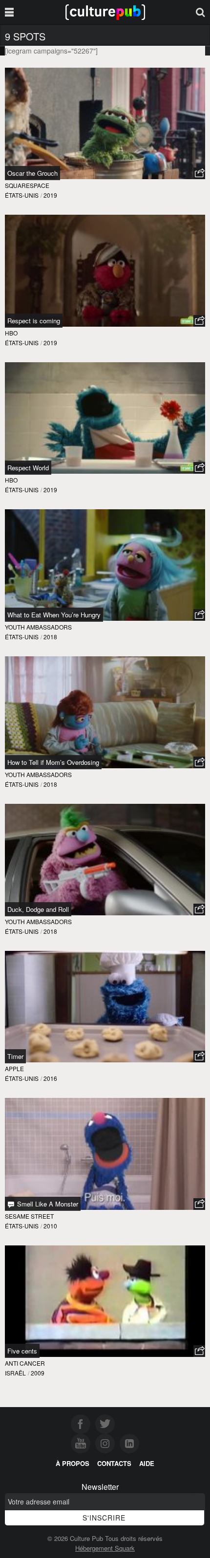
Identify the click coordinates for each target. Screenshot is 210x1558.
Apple (14, 1068)
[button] (199, 173)
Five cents (22, 1350)
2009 (37, 1373)
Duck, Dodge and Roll (38, 909)
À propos (72, 1463)
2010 (50, 1226)
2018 (50, 636)
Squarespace (27, 185)
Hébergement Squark (105, 1548)
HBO (11, 333)
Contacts (114, 1463)
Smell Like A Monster (46, 1203)
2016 (50, 1078)
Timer (15, 1056)
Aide (146, 1463)
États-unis (22, 195)
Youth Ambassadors (38, 627)
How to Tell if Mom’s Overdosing (53, 762)
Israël (15, 1373)
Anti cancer (25, 1363)
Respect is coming (33, 320)
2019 (50, 195)
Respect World (28, 467)
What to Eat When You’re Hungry (54, 614)
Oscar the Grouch (32, 173)
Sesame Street (29, 1216)
